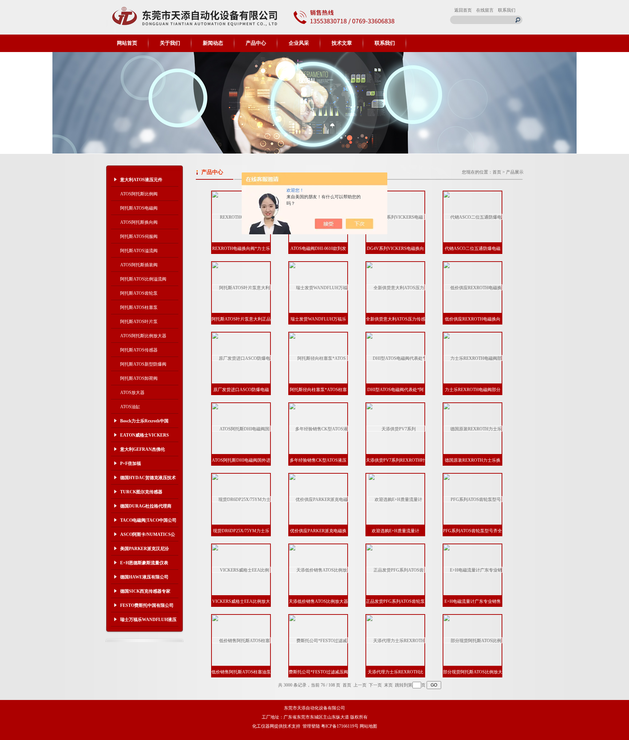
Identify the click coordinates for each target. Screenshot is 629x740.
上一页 (360, 685)
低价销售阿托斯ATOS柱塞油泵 (241, 672)
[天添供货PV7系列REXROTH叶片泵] (395, 428)
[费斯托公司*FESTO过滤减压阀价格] (318, 640)
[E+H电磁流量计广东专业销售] (472, 570)
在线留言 (485, 10)
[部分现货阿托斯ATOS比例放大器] (472, 640)
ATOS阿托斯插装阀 (139, 264)
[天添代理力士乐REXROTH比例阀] (395, 640)
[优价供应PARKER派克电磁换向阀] (318, 499)
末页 (388, 685)
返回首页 (463, 10)
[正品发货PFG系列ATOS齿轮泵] (395, 570)
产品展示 (514, 172)
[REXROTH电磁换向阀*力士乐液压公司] (241, 217)
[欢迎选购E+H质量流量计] (395, 499)
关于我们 (170, 43)
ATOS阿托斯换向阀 (139, 222)
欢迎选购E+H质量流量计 (395, 530)
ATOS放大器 (132, 392)
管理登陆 (311, 726)
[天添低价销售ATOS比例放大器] (318, 570)
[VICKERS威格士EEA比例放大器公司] (241, 570)
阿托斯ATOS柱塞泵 (139, 307)
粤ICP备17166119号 (340, 726)
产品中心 (256, 43)
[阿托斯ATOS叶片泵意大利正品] (241, 287)
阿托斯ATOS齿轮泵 (139, 293)
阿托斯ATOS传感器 (139, 350)
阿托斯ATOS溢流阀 (139, 250)
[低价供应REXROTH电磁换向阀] (472, 287)
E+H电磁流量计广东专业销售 (472, 601)
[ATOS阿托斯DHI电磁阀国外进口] (241, 428)
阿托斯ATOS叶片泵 (139, 321)
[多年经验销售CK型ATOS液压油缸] (318, 428)
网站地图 (368, 726)
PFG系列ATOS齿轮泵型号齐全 (472, 530)
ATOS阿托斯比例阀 (139, 193)
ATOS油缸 (130, 406)
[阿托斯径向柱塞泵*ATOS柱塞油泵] (318, 358)
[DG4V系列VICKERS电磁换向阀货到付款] (395, 217)
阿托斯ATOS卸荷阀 (139, 378)
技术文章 (342, 43)
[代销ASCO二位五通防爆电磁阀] (472, 217)
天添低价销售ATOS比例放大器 (318, 601)
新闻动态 (213, 43)
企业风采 (299, 43)
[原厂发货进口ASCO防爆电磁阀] (241, 358)
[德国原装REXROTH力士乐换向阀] (472, 428)
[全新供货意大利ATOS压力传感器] (395, 287)
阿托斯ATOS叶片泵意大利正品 (241, 319)
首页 (496, 172)
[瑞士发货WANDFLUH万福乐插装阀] (318, 287)
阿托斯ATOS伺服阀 (139, 236)
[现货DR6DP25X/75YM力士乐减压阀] (241, 499)
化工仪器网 (263, 726)
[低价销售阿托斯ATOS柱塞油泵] (241, 640)
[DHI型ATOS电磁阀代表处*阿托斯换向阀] (395, 358)
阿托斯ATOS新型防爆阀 (143, 364)
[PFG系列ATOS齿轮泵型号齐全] (472, 499)
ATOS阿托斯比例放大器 (143, 335)
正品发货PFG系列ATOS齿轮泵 (395, 601)
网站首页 (127, 43)
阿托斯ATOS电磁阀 (139, 208)
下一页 (375, 685)
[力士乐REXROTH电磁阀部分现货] (472, 358)
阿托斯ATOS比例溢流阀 (143, 279)
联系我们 (506, 10)
